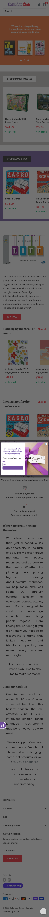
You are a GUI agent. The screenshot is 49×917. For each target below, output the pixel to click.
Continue (12, 467)
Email (3, 461)
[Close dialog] (46, 444)
